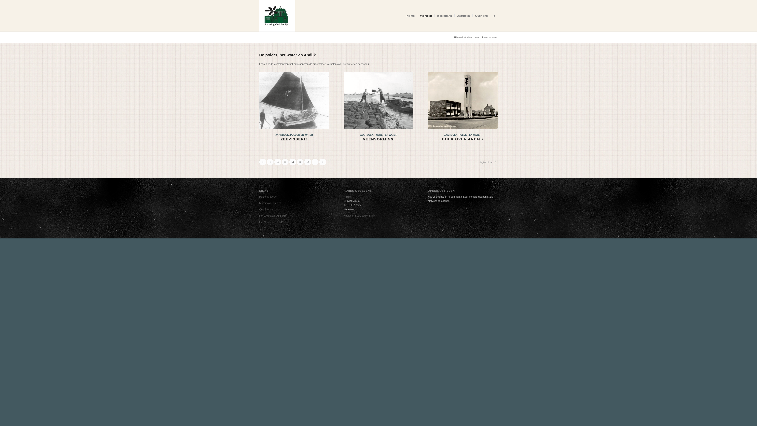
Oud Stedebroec (268, 209)
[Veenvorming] (379, 100)
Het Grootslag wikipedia (272, 215)
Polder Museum (268, 196)
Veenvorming (378, 139)
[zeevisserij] (294, 100)
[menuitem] (410, 16)
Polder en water (301, 135)
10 (278, 162)
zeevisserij (294, 139)
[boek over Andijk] (463, 100)
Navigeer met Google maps (359, 215)
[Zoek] (494, 16)
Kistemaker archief (270, 203)
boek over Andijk (463, 139)
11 (285, 162)
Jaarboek (282, 135)
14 (308, 162)
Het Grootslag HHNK (271, 222)
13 (300, 162)
